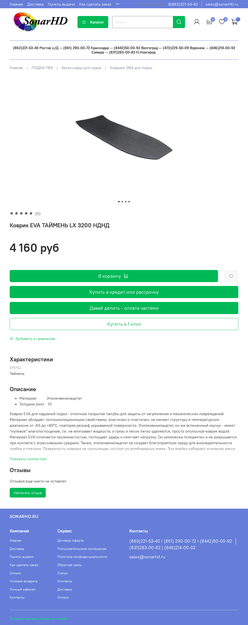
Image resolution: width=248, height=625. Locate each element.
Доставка (35, 4)
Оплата (15, 573)
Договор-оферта (70, 540)
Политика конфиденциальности (82, 556)
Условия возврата (23, 581)
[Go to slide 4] (129, 201)
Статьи (62, 573)
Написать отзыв (28, 492)
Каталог (97, 22)
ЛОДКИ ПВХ (42, 67)
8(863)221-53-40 (183, 4)
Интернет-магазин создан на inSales (39, 618)
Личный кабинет (23, 589)
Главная (16, 4)
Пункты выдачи (61, 4)
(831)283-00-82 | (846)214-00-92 (162, 547)
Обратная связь (69, 565)
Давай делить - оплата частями (124, 308)
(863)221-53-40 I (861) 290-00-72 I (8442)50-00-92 (180, 541)
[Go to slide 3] (125, 201)
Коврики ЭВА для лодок (131, 67)
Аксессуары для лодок (81, 67)
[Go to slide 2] (122, 201)
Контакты (17, 597)
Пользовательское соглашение (82, 548)
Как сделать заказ (95, 4)
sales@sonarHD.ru (221, 4)
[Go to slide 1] (119, 201)
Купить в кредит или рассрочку (124, 292)
